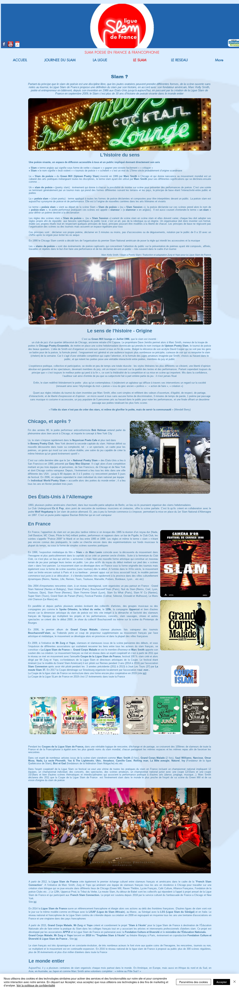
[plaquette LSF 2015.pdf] (17, 44)
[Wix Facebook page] (4, 44)
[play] (202, 870)
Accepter (221, 982)
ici (76, 938)
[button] (119, 830)
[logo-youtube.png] (10, 44)
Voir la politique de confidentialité (35, 985)
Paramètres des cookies (193, 982)
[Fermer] (234, 982)
